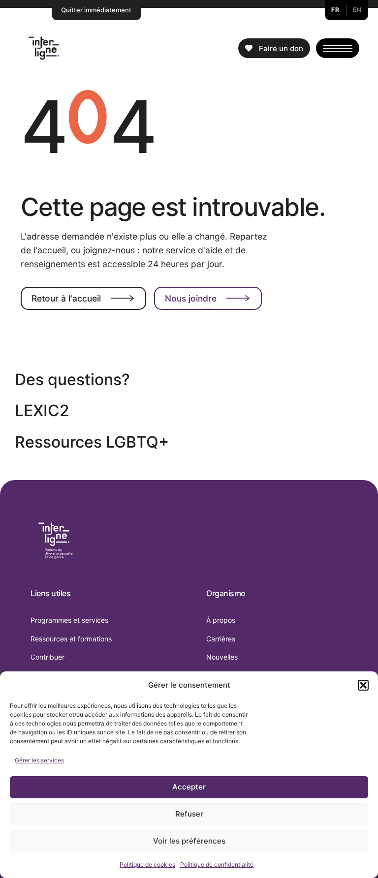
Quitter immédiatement (96, 10)
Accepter (189, 786)
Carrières (220, 639)
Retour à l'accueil (66, 298)
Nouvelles (222, 657)
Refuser (189, 813)
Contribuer (47, 657)
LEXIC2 (42, 410)
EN (357, 9)
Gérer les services (39, 760)
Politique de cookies (147, 864)
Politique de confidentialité (216, 864)
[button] (363, 685)
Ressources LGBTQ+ (92, 442)
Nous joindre (191, 298)
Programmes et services (69, 620)
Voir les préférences (189, 841)
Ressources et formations (71, 639)
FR (335, 9)
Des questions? (72, 379)
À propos (220, 620)
